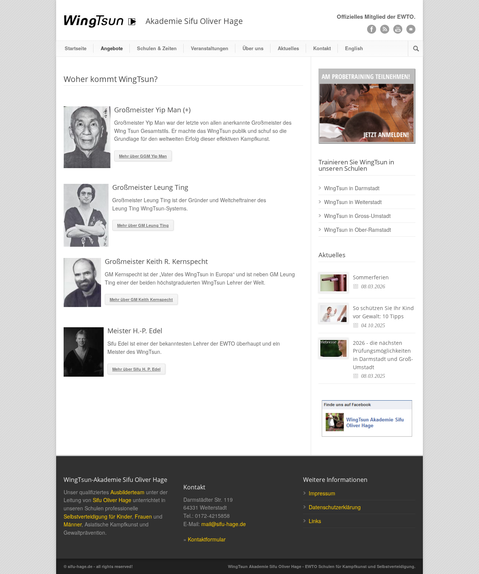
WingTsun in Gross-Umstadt (357, 215)
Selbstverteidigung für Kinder (98, 516)
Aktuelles (288, 48)
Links (315, 521)
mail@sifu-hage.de (223, 524)
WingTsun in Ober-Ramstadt (357, 229)
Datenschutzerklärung (335, 507)
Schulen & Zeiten (157, 48)
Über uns (252, 48)
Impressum (322, 493)
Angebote (112, 48)
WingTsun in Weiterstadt (353, 202)
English (354, 48)
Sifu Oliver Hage (112, 500)
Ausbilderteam (127, 492)
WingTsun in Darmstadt (351, 188)
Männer (73, 524)
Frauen (143, 516)
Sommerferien (371, 277)
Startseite (75, 48)
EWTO (405, 16)
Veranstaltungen (209, 48)
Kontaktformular (207, 539)
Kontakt (322, 48)
